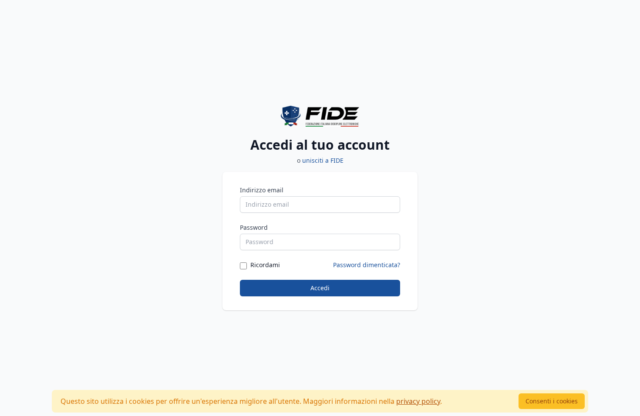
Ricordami (265, 265)
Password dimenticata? (366, 265)
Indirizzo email (261, 190)
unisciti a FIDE (323, 160)
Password (254, 227)
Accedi (320, 288)
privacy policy (418, 401)
